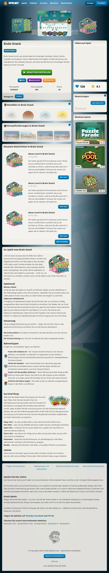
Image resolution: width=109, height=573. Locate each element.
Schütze (19, 96)
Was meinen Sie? (98, 103)
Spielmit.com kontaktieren (54, 556)
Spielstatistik (35, 80)
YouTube (29, 516)
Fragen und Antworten (15, 466)
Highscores (50, 80)
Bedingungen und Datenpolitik (41, 468)
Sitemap (54, 561)
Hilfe (23, 80)
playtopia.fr (65, 523)
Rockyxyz (81, 109)
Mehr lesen (63, 177)
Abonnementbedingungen (93, 466)
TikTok (51, 516)
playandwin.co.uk (25, 523)
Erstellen (101, 3)
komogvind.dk (40, 523)
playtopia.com (10, 523)
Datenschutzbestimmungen (67, 466)
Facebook (38, 516)
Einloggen (90, 3)
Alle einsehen (62, 241)
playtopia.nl (53, 523)
